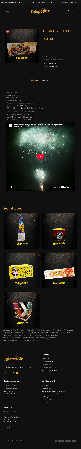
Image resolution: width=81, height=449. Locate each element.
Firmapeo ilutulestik (46, 364)
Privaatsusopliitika (46, 388)
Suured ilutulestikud (56, 60)
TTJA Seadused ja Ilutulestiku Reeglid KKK (53, 391)
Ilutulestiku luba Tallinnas (48, 400)
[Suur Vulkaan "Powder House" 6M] (22, 231)
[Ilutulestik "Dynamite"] (22, 310)
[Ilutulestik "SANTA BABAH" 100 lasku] (22, 270)
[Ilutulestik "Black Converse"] (59, 231)
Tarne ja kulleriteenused (47, 403)
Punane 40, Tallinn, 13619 (12, 417)
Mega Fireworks (51, 63)
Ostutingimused (45, 385)
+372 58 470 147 (9, 419)
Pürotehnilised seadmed (10, 394)
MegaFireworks (52, 67)
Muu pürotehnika (8, 391)
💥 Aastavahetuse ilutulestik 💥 (37, 2)
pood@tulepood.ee (10, 422)
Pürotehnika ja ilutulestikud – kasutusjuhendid (53, 394)
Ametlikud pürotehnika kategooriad (50, 397)
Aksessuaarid (7, 397)
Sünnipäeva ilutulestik (47, 361)
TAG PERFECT (15, 440)
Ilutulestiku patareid (9, 385)
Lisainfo (45, 80)
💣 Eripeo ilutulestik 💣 (64, 2)
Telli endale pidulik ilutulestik (49, 370)
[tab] (34, 80)
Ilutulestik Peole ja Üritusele (48, 367)
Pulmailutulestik (45, 358)
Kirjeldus (34, 80)
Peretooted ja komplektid (10, 388)
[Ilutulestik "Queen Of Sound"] (59, 270)
